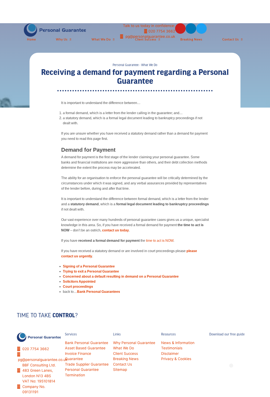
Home (31, 39)
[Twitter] (201, 28)
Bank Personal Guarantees (98, 291)
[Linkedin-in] (191, 28)
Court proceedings (78, 286)
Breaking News (191, 39)
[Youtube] (180, 28)
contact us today (115, 230)
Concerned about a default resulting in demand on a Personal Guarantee (121, 276)
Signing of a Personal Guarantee (89, 266)
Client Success (145, 39)
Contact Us (230, 39)
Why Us (62, 39)
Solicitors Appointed (79, 281)
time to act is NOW (159, 240)
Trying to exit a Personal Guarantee (91, 271)
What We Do (101, 39)
